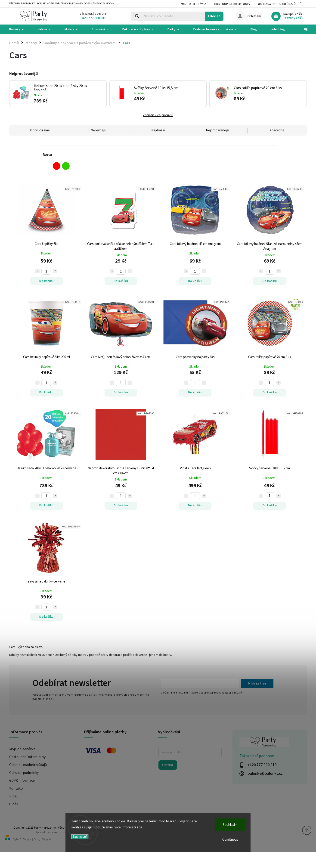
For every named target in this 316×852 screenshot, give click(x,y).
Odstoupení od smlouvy (232, 4)
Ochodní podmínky (24, 772)
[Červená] (57, 166)
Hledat (214, 16)
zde (140, 827)
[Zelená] (66, 166)
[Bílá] (47, 166)
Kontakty (16, 788)
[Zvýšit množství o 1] (55, 271)
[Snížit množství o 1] (37, 271)
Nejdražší (158, 130)
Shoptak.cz (48, 839)
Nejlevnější (98, 130)
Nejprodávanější (217, 130)
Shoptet (27, 839)
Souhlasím (230, 824)
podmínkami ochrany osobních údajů (221, 693)
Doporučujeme (39, 130)
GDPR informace (22, 780)
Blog (13, 796)
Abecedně (277, 130)
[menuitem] (20, 29)
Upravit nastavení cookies (53, 832)
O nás (13, 804)
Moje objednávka (193, 4)
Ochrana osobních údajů (277, 4)
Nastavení (80, 836)
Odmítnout (230, 839)
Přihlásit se (257, 683)
